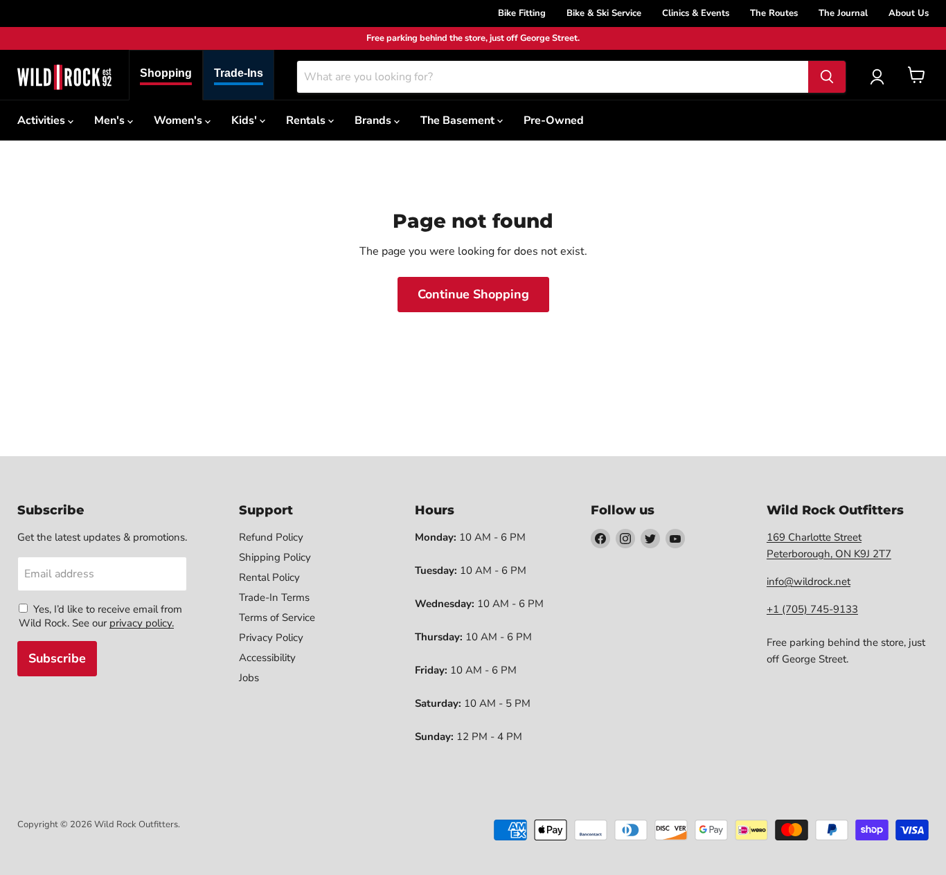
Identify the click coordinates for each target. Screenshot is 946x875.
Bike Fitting (522, 13)
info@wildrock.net (808, 581)
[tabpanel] (64, 77)
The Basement (458, 120)
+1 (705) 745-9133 (812, 609)
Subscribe (57, 658)
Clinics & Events (695, 13)
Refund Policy (271, 537)
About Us (909, 13)
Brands (374, 120)
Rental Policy (269, 577)
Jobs (249, 678)
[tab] (166, 75)
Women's (179, 120)
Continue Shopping (473, 294)
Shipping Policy (275, 557)
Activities (42, 120)
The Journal (843, 13)
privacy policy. (141, 623)
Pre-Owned (554, 120)
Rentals (307, 120)
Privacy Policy (271, 637)
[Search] (827, 77)
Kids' (245, 120)
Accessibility (267, 658)
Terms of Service (277, 617)
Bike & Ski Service (603, 13)
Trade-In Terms (274, 597)
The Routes (774, 13)
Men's (110, 120)
